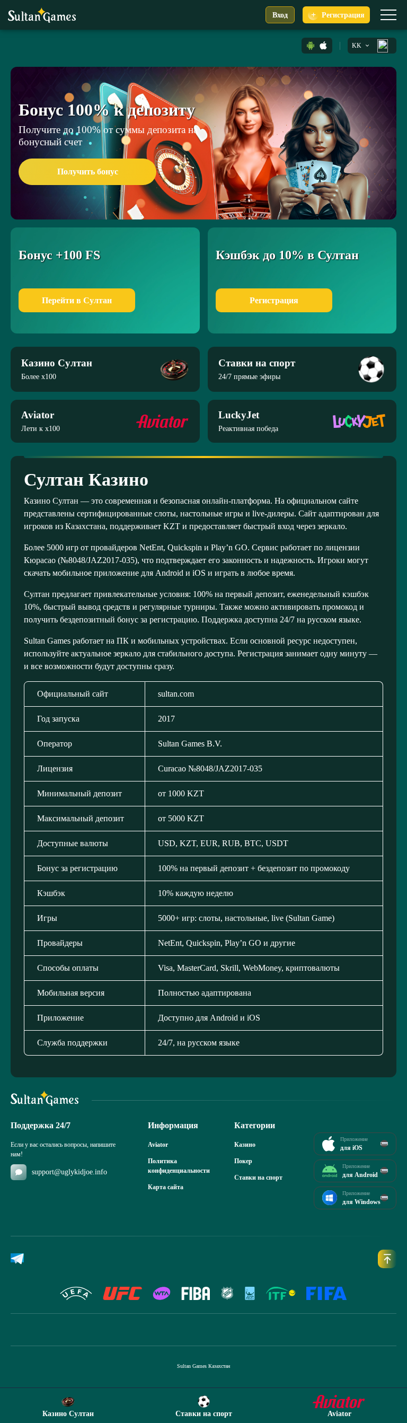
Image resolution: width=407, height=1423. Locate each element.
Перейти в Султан (77, 300)
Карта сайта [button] (165, 1187)
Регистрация (274, 300)
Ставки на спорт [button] (258, 1177)
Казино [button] (244, 1144)
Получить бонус (87, 171)
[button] (310, 45)
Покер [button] (243, 1161)
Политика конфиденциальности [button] (176, 1165)
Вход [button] (280, 15)
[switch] (388, 15)
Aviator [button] (158, 1144)
